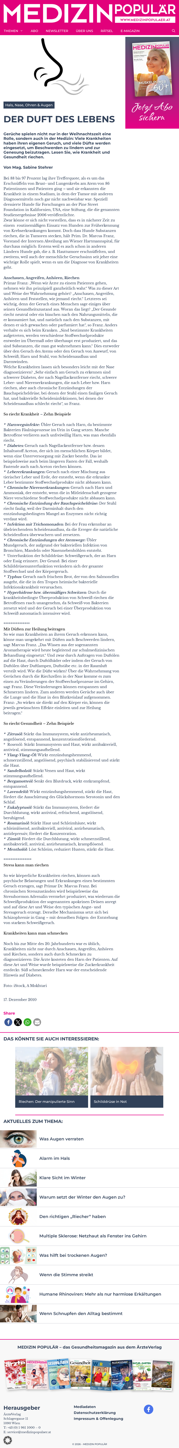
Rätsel (107, 31)
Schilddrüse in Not (110, 1102)
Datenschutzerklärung (95, 1413)
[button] (173, 31)
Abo (34, 31)
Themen (11, 31)
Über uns (84, 31)
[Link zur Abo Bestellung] (152, 83)
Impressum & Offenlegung (98, 1419)
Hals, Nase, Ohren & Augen (29, 105)
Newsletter (57, 31)
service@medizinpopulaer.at (29, 1432)
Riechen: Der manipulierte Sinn (47, 1102)
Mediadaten (85, 1407)
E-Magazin (130, 31)
